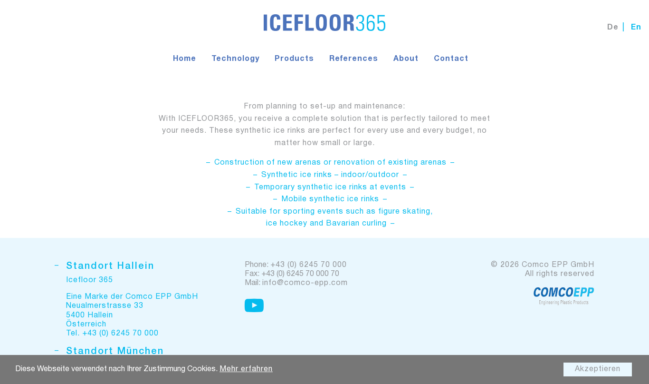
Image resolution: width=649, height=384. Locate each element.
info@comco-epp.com (305, 283)
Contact (451, 59)
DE (613, 27)
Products (294, 59)
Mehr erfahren (246, 369)
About (406, 59)
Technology (235, 59)
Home (184, 59)
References (353, 59)
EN (636, 27)
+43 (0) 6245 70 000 (308, 265)
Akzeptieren (597, 369)
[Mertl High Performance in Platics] (563, 296)
